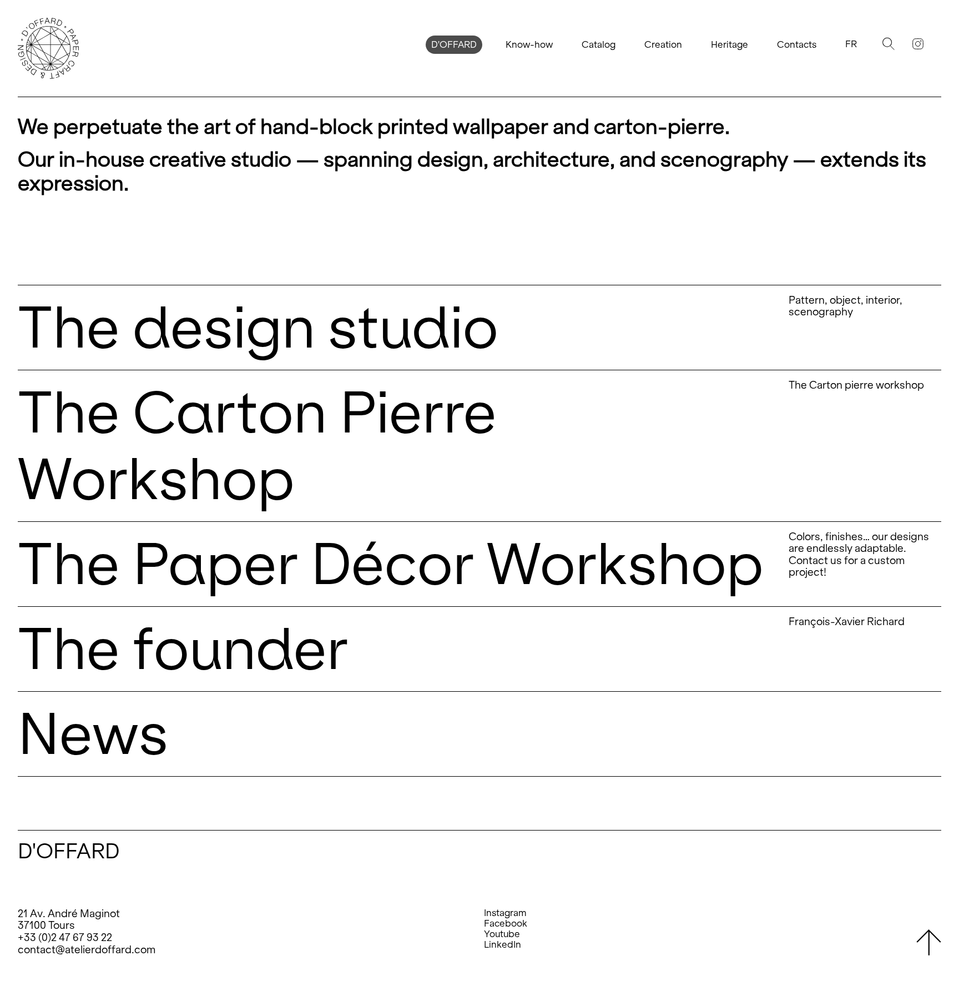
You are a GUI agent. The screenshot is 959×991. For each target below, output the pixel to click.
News (93, 733)
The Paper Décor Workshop (391, 563)
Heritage (729, 44)
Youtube (502, 934)
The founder (183, 648)
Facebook (505, 923)
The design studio (258, 327)
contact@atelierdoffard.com (86, 949)
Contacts (796, 44)
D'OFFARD (454, 44)
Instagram (505, 913)
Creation (663, 44)
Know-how (529, 44)
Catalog (598, 44)
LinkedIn (502, 944)
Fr (851, 44)
